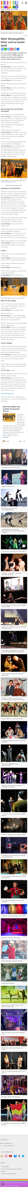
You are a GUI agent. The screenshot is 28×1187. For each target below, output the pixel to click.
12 (20, 185)
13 (21, 185)
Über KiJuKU (5, 1167)
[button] (3, 1184)
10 (17, 185)
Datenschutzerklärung (13, 1185)
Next (25, 171)
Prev (3, 171)
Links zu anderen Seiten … (9, 1174)
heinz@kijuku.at (7, 1143)
